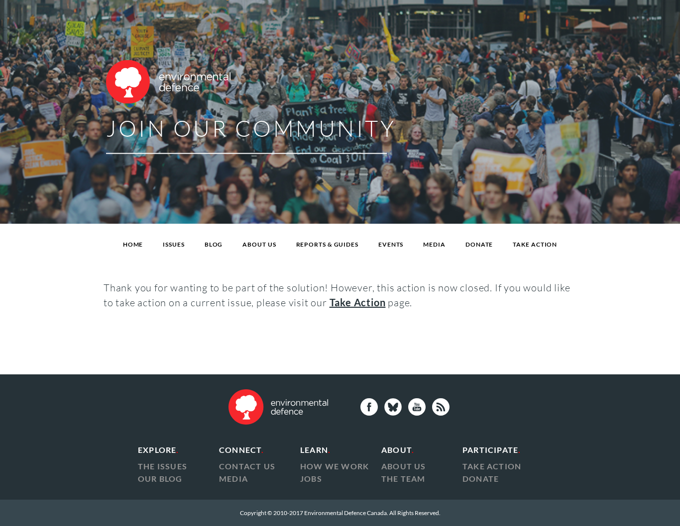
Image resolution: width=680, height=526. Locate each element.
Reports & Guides (327, 244)
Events (390, 244)
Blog (214, 244)
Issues (173, 244)
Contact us (247, 466)
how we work (334, 466)
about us (403, 466)
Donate (479, 244)
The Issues (162, 466)
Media (434, 244)
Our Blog (160, 478)
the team (403, 478)
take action (491, 466)
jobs (311, 478)
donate (480, 478)
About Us (259, 244)
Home (133, 244)
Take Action (535, 244)
